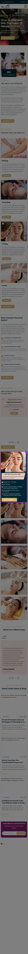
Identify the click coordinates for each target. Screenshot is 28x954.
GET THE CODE (8, 500)
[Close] (26, 452)
